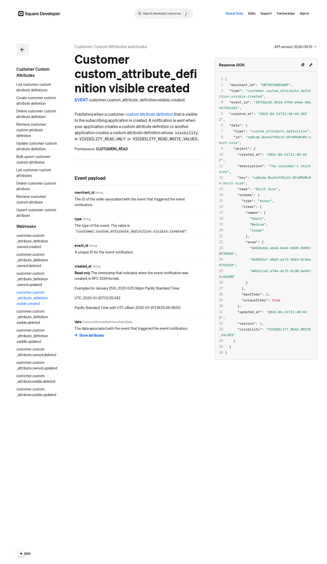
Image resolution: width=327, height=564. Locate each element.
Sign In (304, 13)
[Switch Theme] (24, 553)
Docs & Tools (234, 13)
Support (266, 13)
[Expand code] (311, 64)
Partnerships (286, 13)
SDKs (251, 13)
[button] (22, 50)
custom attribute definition (149, 114)
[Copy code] (303, 64)
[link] (69, 178)
